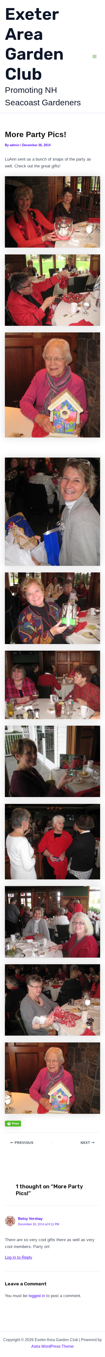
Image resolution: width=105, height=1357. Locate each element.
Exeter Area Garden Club (34, 44)
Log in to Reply (18, 1257)
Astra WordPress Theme (52, 1346)
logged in (37, 1295)
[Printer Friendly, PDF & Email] (13, 1123)
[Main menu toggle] (94, 56)
